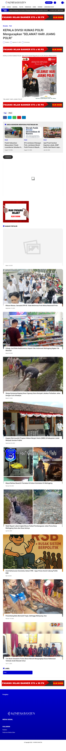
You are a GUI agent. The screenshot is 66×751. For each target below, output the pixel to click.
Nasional (15, 7)
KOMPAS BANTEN (37, 742)
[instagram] (12, 723)
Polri (10, 26)
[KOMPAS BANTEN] (15, 4)
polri (5, 672)
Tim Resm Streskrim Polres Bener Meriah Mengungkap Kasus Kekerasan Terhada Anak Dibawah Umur (31, 660)
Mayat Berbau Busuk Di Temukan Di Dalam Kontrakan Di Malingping (29, 483)
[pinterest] (19, 117)
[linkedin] (24, 117)
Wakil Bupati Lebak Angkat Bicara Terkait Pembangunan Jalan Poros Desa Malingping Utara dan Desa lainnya (31, 527)
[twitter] (10, 117)
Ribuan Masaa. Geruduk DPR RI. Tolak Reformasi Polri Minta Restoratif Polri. (32, 305)
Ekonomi (40, 7)
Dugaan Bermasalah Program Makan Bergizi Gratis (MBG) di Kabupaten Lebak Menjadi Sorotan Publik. (32, 439)
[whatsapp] (14, 117)
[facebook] (5, 117)
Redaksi (4, 730)
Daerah (9, 7)
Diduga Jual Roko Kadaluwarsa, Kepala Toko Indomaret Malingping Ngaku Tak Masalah (32, 349)
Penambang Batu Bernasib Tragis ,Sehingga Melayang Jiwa (26, 616)
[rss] (19, 723)
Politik (21, 7)
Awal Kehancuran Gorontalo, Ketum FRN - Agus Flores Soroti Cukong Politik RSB (31, 572)
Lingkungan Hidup (49, 7)
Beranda (5, 26)
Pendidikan (28, 7)
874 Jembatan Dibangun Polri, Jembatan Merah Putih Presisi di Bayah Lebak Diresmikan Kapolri (33, 145)
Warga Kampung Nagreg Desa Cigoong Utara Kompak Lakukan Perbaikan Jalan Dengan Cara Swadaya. (33, 394)
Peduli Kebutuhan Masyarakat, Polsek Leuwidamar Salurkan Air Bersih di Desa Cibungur (13, 145)
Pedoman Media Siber (8, 732)
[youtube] (14, 723)
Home (3, 7)
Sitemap (48, 2)
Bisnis (34, 7)
